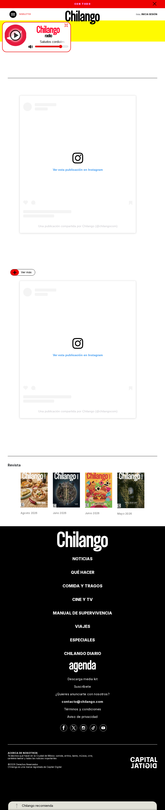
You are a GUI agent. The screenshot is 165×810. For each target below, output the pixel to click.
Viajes (82, 626)
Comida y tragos (82, 585)
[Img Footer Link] (82, 666)
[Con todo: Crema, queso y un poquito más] (34, 490)
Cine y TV (82, 599)
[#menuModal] (13, 14)
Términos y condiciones (82, 709)
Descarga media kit (82, 679)
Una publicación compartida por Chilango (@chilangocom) (78, 226)
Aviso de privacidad (82, 717)
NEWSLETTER (25, 14)
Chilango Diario (82, 653)
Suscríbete (82, 686)
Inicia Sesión (149, 14)
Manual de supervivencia (82, 613)
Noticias (82, 558)
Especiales (82, 640)
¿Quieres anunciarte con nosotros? (82, 694)
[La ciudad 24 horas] (66, 490)
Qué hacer (82, 572)
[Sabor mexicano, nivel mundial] (98, 490)
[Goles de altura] (130, 490)
